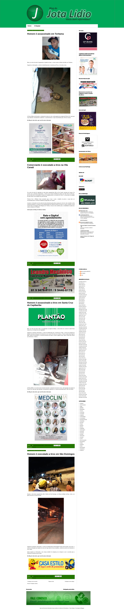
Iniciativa (81, 437)
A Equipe (37, 26)
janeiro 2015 (81, 360)
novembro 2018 (82, 294)
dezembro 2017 (82, 309)
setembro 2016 (82, 331)
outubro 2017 (81, 312)
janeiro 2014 (81, 378)
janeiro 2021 (81, 284)
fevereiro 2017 (82, 324)
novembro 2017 (82, 310)
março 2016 (81, 340)
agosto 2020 (81, 286)
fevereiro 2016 (82, 341)
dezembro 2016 (82, 327)
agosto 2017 (81, 315)
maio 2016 (81, 337)
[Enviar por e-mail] (54, 159)
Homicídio (34, 160)
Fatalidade (82, 428)
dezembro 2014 (82, 362)
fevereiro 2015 (82, 359)
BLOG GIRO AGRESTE (85, 271)
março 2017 (81, 322)
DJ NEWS (83, 273)
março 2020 (81, 288)
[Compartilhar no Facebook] (58, 159)
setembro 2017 (82, 313)
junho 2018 (81, 300)
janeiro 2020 (81, 290)
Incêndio (81, 434)
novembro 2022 (82, 281)
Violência (82, 450)
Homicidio (82, 431)
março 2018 (81, 305)
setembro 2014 (82, 366)
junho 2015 (81, 353)
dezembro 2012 (82, 397)
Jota (82, 275)
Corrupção (82, 413)
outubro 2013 (81, 382)
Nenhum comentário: (48, 263)
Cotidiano (82, 415)
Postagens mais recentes (32, 581)
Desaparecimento (83, 419)
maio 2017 (81, 319)
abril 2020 (81, 287)
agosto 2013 (81, 385)
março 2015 (81, 357)
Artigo (81, 406)
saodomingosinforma (84, 214)
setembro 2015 (82, 349)
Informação (82, 435)
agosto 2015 (81, 350)
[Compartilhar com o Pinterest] (59, 159)
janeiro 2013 (81, 395)
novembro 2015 (82, 346)
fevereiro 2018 (82, 306)
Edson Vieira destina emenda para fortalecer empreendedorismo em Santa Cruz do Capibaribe (87, 217)
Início (29, 26)
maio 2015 (81, 354)
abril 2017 (81, 321)
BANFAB (81, 407)
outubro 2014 (81, 365)
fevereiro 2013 (82, 394)
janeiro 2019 (81, 293)
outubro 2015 (81, 347)
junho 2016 (81, 335)
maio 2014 (81, 372)
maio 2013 (81, 390)
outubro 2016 (81, 329)
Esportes (81, 425)
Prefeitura (82, 444)
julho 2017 (81, 316)
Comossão (82, 412)
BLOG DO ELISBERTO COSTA (86, 222)
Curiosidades (82, 418)
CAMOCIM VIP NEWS (84, 230)
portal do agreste (83, 220)
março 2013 (81, 393)
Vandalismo (82, 448)
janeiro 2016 (81, 343)
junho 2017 (81, 318)
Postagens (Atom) (34, 583)
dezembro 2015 (82, 344)
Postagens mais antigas (69, 581)
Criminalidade (82, 416)
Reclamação (82, 447)
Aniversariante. (83, 404)
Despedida (82, 421)
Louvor (81, 438)
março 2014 (81, 375)
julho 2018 (81, 299)
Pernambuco (82, 441)
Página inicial (51, 581)
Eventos (81, 426)
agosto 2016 (81, 332)
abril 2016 (81, 338)
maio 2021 (81, 283)
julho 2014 (81, 369)
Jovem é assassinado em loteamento (86, 223)
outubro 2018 (81, 296)
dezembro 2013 (82, 379)
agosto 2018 (81, 297)
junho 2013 (81, 388)
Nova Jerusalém (83, 440)
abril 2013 (81, 391)
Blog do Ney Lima (84, 210)
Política (81, 443)
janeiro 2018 (81, 308)
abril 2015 (81, 356)
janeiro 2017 (81, 325)
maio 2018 (81, 302)
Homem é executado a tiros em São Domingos (51, 454)
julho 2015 (81, 351)
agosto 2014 (81, 368)
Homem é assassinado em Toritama (45, 34)
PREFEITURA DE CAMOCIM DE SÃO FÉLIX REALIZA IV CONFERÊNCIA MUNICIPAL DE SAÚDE (87, 233)
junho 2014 (81, 371)
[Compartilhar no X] (57, 159)
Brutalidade (82, 409)
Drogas (81, 423)
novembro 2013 (82, 381)
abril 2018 (81, 303)
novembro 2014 (82, 363)
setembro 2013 (82, 384)
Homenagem (82, 429)
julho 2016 (81, 334)
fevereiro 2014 (82, 376)
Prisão (81, 445)
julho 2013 (81, 387)
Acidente (81, 403)
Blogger (82, 608)
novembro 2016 (82, 328)
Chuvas (81, 410)
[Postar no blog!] (55, 159)
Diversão (81, 422)
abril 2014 (81, 373)
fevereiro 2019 (82, 291)
